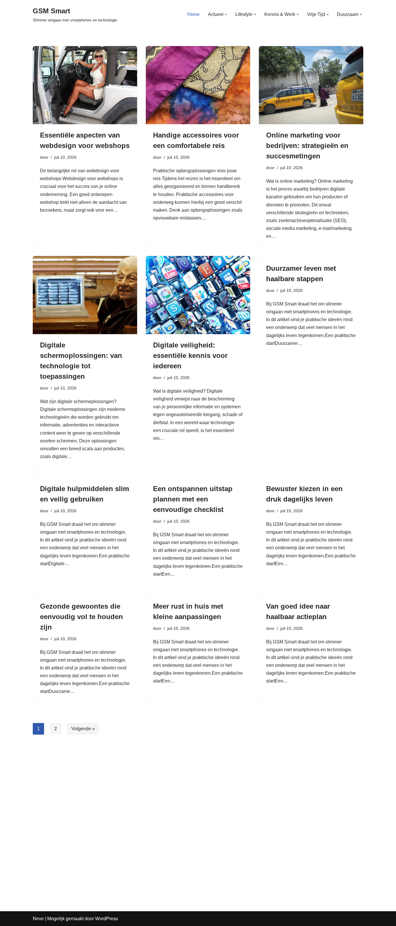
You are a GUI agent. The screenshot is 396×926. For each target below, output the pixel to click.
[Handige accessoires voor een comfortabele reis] (198, 85)
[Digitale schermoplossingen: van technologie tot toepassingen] (85, 295)
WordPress (106, 918)
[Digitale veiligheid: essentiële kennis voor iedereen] (198, 295)
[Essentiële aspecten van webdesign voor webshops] (85, 85)
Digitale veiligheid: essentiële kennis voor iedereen (190, 355)
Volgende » (83, 728)
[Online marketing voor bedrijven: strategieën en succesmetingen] (311, 85)
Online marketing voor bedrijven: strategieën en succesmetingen (307, 145)
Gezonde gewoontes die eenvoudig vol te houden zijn (81, 616)
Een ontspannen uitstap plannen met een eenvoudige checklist (192, 499)
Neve (38, 918)
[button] (226, 14)
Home (193, 14)
